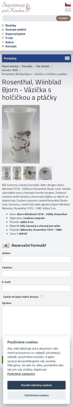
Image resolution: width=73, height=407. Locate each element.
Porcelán (27, 66)
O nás (9, 38)
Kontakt (11, 46)
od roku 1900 (10, 70)
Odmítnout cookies (37, 395)
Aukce (9, 42)
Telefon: (7, 267)
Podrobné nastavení (21, 373)
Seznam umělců (15, 29)
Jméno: (6, 253)
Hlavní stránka (10, 66)
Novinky (10, 25)
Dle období (42, 66)
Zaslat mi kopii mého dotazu (20, 296)
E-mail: (6, 282)
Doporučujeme (15, 34)
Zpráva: (6, 303)
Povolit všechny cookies (36, 385)
